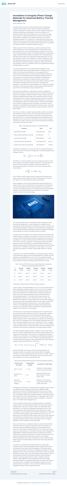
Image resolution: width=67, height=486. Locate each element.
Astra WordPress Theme (44, 482)
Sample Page (61, 3)
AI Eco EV (11, 4)
